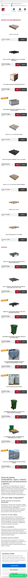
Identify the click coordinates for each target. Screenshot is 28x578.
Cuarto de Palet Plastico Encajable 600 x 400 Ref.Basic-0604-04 (14, 262)
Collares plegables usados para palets (14, 84)
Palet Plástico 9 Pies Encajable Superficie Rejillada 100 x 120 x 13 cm (14, 287)
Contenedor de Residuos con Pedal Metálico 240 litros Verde (14, 337)
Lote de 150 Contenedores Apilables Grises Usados (14, 462)
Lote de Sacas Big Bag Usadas (14, 386)
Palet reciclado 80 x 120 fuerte (14, 234)
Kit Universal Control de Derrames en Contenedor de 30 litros (14, 437)
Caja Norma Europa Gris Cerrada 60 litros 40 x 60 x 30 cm (14, 110)
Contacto (14, 11)
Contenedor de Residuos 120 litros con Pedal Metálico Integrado (14, 412)
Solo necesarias (14, 569)
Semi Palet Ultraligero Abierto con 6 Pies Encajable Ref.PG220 (14, 312)
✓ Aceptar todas (14, 565)
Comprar (23, 39)
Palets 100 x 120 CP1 (14, 209)
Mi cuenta (20, 11)
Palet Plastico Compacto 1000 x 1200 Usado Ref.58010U (14, 60)
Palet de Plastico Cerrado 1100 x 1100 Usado (14, 159)
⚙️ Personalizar (14, 573)
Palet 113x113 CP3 (14, 34)
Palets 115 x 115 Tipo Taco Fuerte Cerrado (14, 184)
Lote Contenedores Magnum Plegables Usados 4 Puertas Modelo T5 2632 (14, 362)
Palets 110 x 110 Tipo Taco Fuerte (14, 134)
